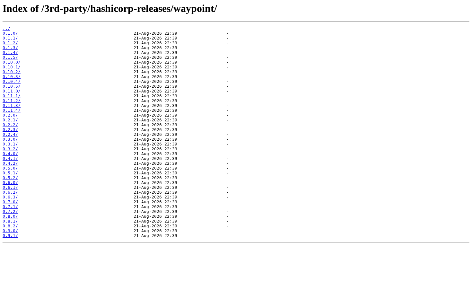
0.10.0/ (12, 62)
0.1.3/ (10, 47)
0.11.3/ (12, 105)
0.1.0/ (10, 33)
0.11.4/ (12, 110)
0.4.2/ (10, 163)
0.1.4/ (10, 52)
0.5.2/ (10, 177)
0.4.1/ (10, 158)
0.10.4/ (12, 81)
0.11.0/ (12, 91)
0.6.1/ (10, 187)
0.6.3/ (10, 197)
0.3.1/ (10, 144)
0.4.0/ (10, 153)
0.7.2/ (10, 211)
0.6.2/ (10, 192)
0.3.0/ (10, 139)
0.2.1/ (10, 120)
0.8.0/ (10, 216)
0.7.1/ (10, 206)
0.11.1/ (12, 95)
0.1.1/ (10, 38)
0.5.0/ (10, 168)
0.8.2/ (10, 226)
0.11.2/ (12, 100)
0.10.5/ (12, 86)
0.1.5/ (10, 57)
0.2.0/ (10, 115)
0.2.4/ (10, 134)
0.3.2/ (10, 148)
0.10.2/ (12, 71)
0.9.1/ (10, 235)
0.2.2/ (10, 124)
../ (6, 28)
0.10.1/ (12, 67)
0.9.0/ (10, 230)
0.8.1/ (10, 221)
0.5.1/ (10, 173)
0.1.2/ (10, 42)
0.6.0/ (10, 182)
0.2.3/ (10, 129)
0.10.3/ (12, 76)
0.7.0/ (10, 201)
